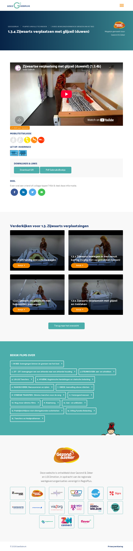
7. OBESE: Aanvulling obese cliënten (73, 387)
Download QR (27, 170)
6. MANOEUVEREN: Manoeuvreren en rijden (31, 387)
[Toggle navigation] (122, 5)
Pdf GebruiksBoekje (56, 170)
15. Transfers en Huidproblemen (26, 418)
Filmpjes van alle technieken (35, 26)
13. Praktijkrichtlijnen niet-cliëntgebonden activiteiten (36, 410)
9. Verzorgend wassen (79, 395)
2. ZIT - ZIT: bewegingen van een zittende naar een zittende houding (42, 371)
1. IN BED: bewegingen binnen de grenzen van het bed (72, 26)
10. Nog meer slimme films (24, 402)
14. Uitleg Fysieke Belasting (79, 410)
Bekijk (21, 265)
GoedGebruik (13, 26)
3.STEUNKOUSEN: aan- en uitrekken (96, 371)
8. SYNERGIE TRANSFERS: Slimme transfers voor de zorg (37, 395)
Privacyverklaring (115, 546)
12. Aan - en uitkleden (73, 402)
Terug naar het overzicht (66, 326)
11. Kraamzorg (50, 402)
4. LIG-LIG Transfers (20, 379)
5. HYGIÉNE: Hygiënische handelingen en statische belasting (64, 379)
